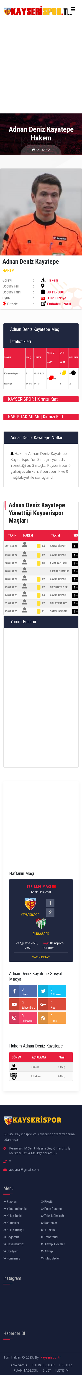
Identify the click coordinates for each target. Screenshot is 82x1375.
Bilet (46, 1370)
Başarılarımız (15, 1244)
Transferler (51, 1237)
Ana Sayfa (42, 150)
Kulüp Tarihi (14, 1216)
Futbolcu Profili (59, 304)
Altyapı (49, 1251)
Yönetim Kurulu (16, 1209)
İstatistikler (52, 1258)
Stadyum (12, 1251)
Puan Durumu (53, 1209)
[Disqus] (41, 697)
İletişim (62, 1370)
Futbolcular (43, 1365)
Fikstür (49, 1202)
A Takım (49, 1230)
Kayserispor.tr (50, 1357)
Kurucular (12, 1223)
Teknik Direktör (54, 1216)
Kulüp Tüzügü (15, 1230)
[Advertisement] (41, 64)
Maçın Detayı (41, 957)
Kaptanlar (50, 1223)
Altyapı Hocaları (54, 1244)
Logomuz (12, 1237)
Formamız (13, 1258)
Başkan (11, 1202)
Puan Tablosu (26, 1370)
